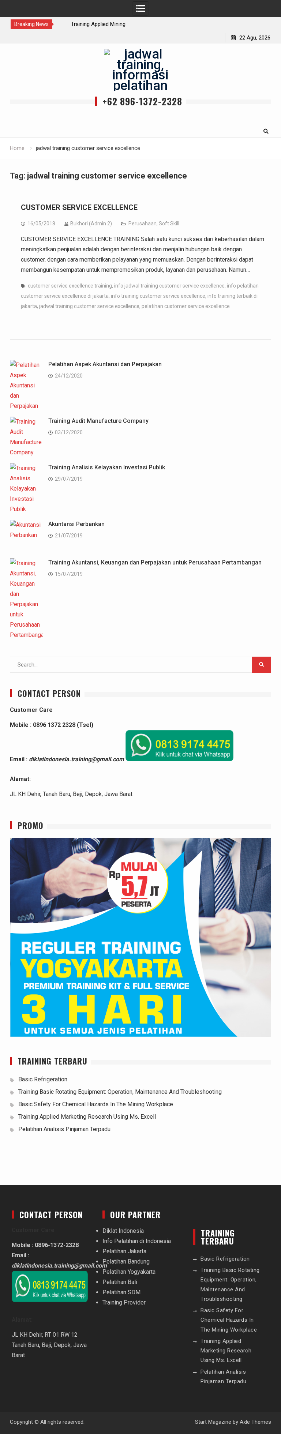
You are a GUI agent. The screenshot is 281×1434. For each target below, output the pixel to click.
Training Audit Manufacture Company (98, 420)
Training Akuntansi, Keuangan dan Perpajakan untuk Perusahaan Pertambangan (155, 562)
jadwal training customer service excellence (89, 306)
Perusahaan (142, 223)
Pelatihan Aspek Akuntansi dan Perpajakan (105, 364)
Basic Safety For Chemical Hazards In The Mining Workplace (95, 1104)
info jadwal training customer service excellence (169, 286)
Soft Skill (169, 223)
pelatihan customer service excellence (186, 306)
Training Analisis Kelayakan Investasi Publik (106, 467)
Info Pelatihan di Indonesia (136, 1241)
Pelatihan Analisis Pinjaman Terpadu (64, 1129)
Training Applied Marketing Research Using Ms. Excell (87, 1116)
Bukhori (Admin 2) (91, 223)
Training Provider (124, 1302)
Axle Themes (255, 1422)
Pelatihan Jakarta (124, 1251)
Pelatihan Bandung (126, 1261)
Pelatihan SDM (121, 1292)
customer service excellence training (70, 286)
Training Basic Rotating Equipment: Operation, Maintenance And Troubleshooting (120, 1091)
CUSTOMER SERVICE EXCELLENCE (79, 207)
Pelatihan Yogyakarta (129, 1271)
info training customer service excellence (158, 296)
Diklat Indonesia (123, 1230)
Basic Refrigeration (42, 1079)
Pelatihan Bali (119, 1282)
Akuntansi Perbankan (76, 524)
